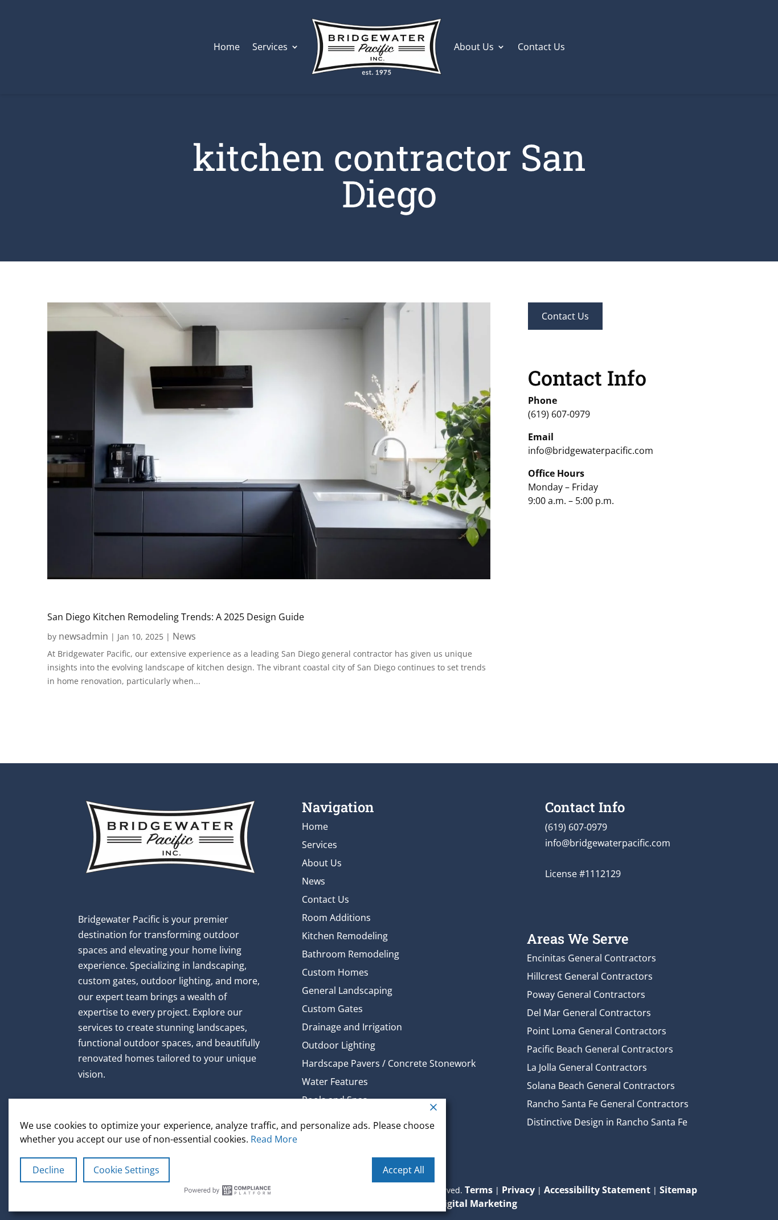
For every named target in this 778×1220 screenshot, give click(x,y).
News (184, 636)
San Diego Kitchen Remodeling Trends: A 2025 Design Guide (175, 617)
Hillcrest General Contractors (590, 976)
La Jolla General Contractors (587, 1067)
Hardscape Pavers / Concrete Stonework (389, 1063)
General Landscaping (347, 990)
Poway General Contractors (586, 994)
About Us (474, 46)
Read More (274, 1139)
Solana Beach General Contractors (601, 1085)
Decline (48, 1170)
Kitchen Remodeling (345, 936)
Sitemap (678, 1190)
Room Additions (336, 917)
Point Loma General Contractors (596, 1031)
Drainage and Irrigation (352, 1027)
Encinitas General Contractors (591, 958)
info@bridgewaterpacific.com (590, 450)
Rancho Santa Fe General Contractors (608, 1104)
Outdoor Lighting (338, 1045)
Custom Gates (332, 1008)
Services (270, 46)
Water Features (335, 1081)
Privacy (518, 1190)
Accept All (403, 1170)
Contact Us (541, 46)
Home (227, 46)
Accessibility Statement (597, 1190)
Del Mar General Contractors (589, 1012)
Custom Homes (335, 972)
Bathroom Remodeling (350, 954)
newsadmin (83, 636)
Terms (479, 1190)
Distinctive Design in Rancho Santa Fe (607, 1122)
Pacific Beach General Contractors (600, 1049)
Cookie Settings (126, 1170)
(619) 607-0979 (559, 414)
